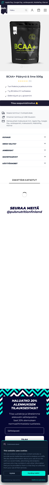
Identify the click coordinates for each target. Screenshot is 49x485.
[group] (24, 2)
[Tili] (32, 10)
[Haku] (26, 10)
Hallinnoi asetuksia (38, 480)
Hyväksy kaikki (33, 473)
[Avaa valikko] (45, 10)
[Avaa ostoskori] (38, 10)
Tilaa (24, 439)
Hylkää (12, 473)
